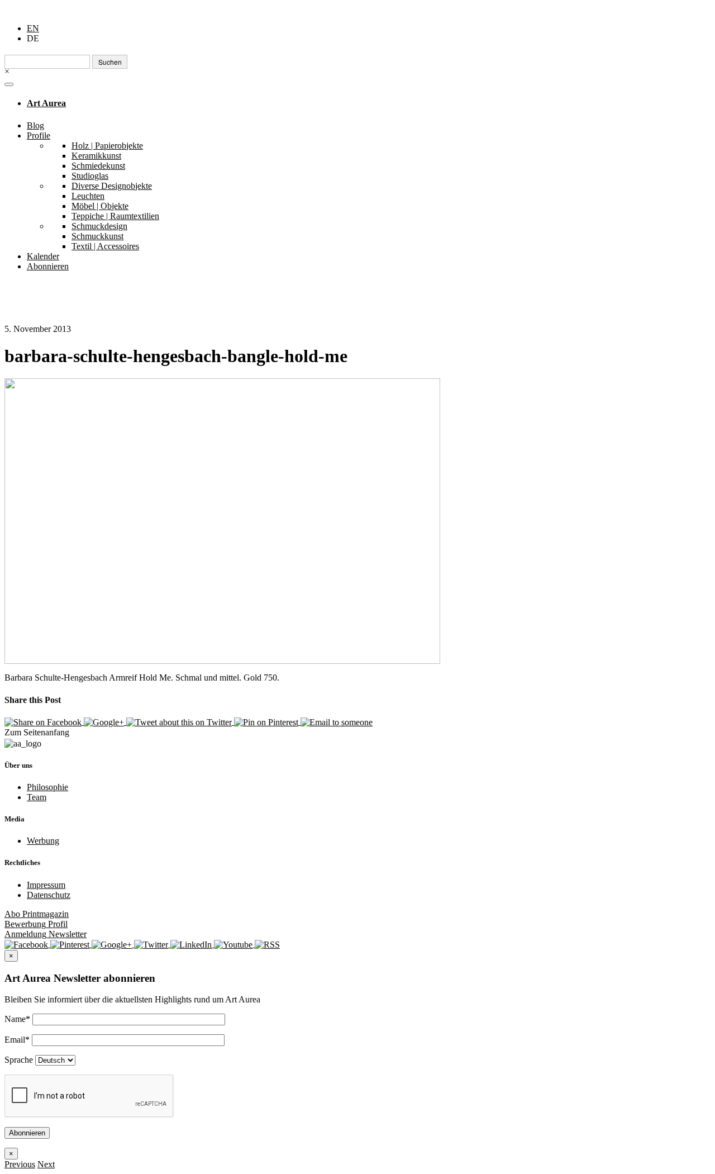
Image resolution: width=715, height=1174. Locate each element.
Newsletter (45, 934)
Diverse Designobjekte (112, 186)
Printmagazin (36, 914)
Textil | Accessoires (105, 246)
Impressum (46, 885)
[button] (19, 1164)
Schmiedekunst (98, 165)
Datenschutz (48, 895)
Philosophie (47, 787)
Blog (35, 125)
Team (36, 797)
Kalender (43, 256)
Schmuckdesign (99, 226)
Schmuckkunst (97, 236)
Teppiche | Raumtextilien (115, 216)
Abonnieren (48, 266)
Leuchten (88, 196)
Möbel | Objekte (100, 206)
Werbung (43, 840)
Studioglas (90, 175)
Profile (38, 135)
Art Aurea (46, 103)
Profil (36, 924)
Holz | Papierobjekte (107, 145)
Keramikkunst (96, 155)
